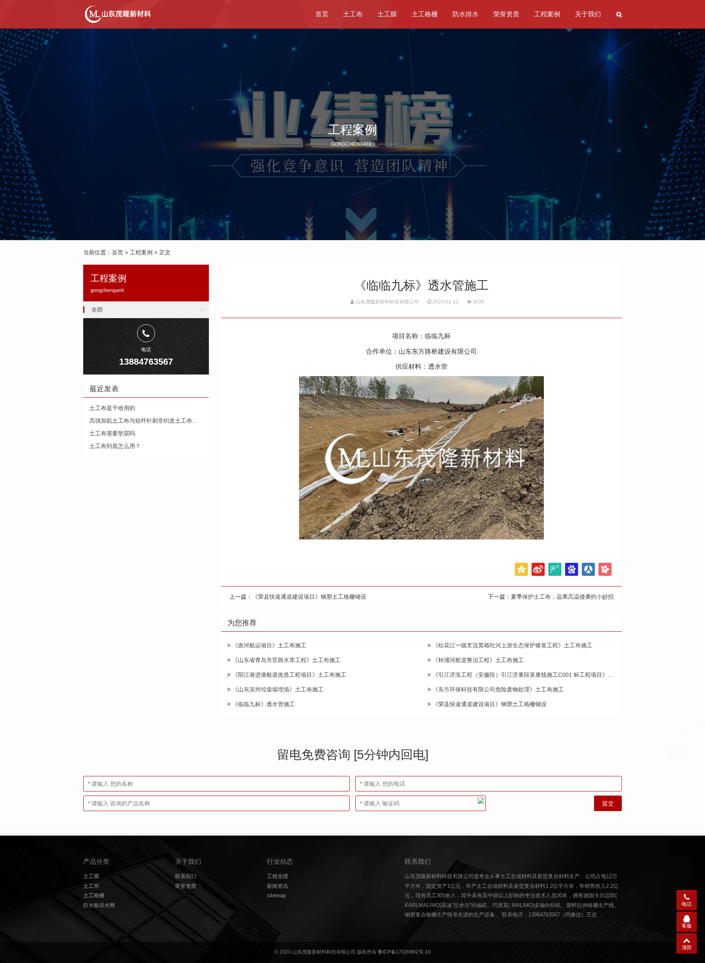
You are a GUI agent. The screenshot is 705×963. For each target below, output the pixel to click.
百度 (571, 569)
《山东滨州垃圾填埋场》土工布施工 (277, 689)
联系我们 (185, 876)
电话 (687, 904)
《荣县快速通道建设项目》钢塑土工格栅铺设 (309, 596)
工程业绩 (277, 876)
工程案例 (547, 14)
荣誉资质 (506, 14)
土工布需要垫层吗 (112, 433)
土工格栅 (425, 14)
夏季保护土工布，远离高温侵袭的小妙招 (562, 596)
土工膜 (387, 14)
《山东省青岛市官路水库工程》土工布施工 (286, 660)
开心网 (605, 569)
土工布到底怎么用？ (115, 446)
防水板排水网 (99, 905)
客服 (687, 926)
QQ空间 (521, 569)
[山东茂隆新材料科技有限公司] (117, 14)
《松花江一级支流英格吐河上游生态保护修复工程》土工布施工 (511, 645)
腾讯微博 (554, 569)
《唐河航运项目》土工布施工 (268, 645)
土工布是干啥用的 (112, 408)
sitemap (276, 895)
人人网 (588, 569)
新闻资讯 (277, 886)
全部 (97, 309)
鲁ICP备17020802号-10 (404, 952)
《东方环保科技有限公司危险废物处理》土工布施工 (497, 689)
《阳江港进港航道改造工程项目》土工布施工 (288, 674)
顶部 (687, 947)
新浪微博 (538, 569)
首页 (321, 14)
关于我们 (588, 14)
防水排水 (465, 14)
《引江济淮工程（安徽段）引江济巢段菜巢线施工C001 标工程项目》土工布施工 (533, 674)
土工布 (353, 14)
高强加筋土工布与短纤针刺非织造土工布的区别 (149, 420)
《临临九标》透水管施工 (263, 704)
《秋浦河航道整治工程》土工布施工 (477, 660)
